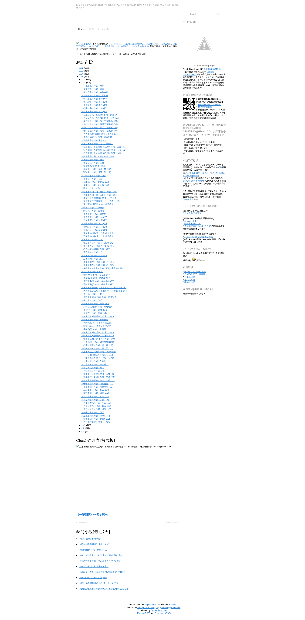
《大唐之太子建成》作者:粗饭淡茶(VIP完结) (99, 561)
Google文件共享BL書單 (195, 271)
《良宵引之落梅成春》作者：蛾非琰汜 (98, 297)
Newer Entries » (172, 522)
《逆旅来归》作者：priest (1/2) (95, 419)
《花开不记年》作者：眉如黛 (94, 95)
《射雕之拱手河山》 (140, 46)
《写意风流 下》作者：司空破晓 (96, 323)
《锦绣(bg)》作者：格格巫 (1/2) (95, 278)
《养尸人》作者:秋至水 (92, 271)
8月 (83, 432)
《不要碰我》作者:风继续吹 (94, 140)
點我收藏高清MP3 (211, 69)
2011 (81, 71)
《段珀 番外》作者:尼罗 (90, 539)
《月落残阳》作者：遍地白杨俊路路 (97, 342)
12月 (83, 79)
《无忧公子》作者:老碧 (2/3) (94, 227)
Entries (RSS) (143, 613)
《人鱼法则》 (123, 46)
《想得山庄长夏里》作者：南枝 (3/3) (98, 374)
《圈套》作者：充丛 (90, 188)
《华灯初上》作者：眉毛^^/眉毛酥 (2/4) (99, 127)
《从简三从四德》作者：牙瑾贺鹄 (96, 307)
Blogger (172, 605)
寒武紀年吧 (189, 279)
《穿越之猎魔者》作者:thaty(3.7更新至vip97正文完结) (104, 588)
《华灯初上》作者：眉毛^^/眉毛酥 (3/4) (99, 124)
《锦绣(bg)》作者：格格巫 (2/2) (95, 275)
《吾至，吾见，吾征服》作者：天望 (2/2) (100, 115)
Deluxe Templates (159, 610)
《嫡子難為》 (85, 43)
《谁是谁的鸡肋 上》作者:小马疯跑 (97, 236)
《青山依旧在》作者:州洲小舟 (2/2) (97, 262)
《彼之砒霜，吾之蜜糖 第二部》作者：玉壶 (101, 153)
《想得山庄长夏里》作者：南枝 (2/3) (98, 377)
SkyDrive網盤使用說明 (193, 181)
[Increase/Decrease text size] (292, 3)
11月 (83, 83)
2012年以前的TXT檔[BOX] (197, 173)
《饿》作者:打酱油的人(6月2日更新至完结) (98, 583)
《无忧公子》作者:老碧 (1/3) (94, 230)
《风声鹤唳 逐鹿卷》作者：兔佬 (94, 544)
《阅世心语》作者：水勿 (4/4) (93, 577)
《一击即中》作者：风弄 (92, 412)
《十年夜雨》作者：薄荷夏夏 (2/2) (97, 383)
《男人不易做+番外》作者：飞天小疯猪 (99, 134)
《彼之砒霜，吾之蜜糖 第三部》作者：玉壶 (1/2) (103, 150)
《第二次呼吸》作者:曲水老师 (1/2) (97, 246)
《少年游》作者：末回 (91, 179)
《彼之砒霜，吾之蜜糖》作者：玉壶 (97, 156)
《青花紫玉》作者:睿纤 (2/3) (94, 102)
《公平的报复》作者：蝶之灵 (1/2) (97, 348)
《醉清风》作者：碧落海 (92, 211)
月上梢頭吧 (189, 277)
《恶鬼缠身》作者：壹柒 (92, 89)
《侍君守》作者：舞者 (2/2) (94, 310)
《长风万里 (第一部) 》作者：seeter (97, 335)
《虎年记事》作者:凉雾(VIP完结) (94, 566)
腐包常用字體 (190, 236)
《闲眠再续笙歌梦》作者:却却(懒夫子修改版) (101, 268)
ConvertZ (187, 199)
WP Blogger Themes (170, 607)
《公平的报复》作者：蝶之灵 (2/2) (97, 345)
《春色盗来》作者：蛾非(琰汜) (95, 303)
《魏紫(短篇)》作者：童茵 (93, 166)
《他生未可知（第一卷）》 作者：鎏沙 (99, 195)
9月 (83, 428)
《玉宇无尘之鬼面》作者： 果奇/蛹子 (98, 351)
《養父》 (117, 43)
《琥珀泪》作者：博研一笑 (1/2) (96, 172)
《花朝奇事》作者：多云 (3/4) (95, 390)
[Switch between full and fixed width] (296, 3)
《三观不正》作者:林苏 (92, 239)
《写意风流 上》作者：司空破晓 (96, 326)
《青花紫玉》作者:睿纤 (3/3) (94, 99)
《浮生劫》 (166, 43)
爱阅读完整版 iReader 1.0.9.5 (197, 226)
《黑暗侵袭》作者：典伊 (92, 159)
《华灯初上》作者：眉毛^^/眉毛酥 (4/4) (99, 121)
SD (220, 167)
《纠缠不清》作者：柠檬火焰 (94, 319)
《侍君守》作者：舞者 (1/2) (94, 313)
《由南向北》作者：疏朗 (92, 367)
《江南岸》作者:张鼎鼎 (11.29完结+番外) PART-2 (102, 572)
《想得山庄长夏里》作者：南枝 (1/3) (98, 380)
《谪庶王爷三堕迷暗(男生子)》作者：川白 (100, 201)
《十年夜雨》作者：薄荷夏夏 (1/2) (97, 387)
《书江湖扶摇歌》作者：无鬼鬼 (95, 422)
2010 (81, 74)
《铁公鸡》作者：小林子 (92, 294)
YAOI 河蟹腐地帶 (100, 18)
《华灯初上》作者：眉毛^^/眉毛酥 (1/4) (99, 131)
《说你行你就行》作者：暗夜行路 (96, 137)
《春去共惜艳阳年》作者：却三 (95, 249)
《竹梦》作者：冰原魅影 (92, 207)
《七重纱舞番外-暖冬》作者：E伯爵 (97, 358)
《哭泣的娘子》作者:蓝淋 (93, 371)
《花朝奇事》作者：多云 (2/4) (95, 396)
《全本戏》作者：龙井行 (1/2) (95, 185)
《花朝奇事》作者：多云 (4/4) (95, 393)
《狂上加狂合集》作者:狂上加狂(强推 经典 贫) (100, 555)
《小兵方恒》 (108, 46)
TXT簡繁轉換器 (205, 107)
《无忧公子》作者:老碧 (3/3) (94, 223)
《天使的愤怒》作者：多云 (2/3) (96, 406)
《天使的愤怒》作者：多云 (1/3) (96, 409)
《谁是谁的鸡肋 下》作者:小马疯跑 (97, 233)
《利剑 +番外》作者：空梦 (93, 175)
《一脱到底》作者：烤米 (92, 86)
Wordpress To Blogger (147, 607)
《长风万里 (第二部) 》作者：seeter (97, 332)
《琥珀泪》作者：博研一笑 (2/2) (96, 169)
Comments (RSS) (163, 613)
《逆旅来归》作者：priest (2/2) (95, 415)
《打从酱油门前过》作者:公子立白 (97, 355)
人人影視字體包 (205, 236)
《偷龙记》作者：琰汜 (91, 300)
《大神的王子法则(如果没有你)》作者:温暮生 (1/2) (104, 291)
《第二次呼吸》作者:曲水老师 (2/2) (97, 243)
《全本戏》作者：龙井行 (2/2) (95, 182)
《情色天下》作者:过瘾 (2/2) (94, 217)
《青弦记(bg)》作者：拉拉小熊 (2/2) (97, 281)
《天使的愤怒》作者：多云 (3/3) (96, 403)
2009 (81, 76)
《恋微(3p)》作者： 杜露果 (93, 329)
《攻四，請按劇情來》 (134, 43)
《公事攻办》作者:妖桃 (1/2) (94, 111)
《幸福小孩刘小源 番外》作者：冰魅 (98, 339)
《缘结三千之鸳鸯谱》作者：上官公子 (98, 198)
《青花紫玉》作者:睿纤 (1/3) (94, 105)
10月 (83, 425)
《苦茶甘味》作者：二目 (92, 163)
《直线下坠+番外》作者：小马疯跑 (97, 204)
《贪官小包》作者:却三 (92, 252)
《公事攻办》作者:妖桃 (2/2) (94, 108)
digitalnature (150, 605)
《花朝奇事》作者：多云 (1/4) (95, 399)
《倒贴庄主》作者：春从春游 (94, 92)
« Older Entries (81, 522)
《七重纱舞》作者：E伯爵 (93, 361)
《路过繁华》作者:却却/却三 (94, 255)
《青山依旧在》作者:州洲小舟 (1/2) (97, 265)
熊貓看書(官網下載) (193, 213)
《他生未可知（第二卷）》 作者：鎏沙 (99, 191)
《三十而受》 (152, 43)
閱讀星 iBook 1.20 (192, 223)
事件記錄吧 (189, 282)
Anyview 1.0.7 (190, 221)
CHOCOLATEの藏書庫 (194, 274)
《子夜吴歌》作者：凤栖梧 (93, 214)
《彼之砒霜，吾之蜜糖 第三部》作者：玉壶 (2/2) (103, 147)
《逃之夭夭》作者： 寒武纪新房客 (97, 143)
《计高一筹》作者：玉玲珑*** (94, 364)
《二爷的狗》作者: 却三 (92, 259)
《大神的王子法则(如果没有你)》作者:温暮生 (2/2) (104, 287)
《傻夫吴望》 (94, 46)
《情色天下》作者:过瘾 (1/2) (94, 220)
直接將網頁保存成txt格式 (209, 104)
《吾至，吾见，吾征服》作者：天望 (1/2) (100, 118)
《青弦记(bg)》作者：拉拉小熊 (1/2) (97, 284)
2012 (81, 68)
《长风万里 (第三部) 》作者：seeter (97, 316)
